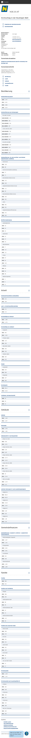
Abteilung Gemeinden (8, 725)
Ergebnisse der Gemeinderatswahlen (13, 24)
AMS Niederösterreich (8, 723)
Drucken (6, 2)
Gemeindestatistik (9, 26)
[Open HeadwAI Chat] (26, 733)
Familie (6, 85)
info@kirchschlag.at (16, 39)
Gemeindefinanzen (9, 83)
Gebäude (7, 81)
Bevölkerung (8, 76)
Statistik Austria (7, 722)
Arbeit (6, 78)
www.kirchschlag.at (16, 41)
